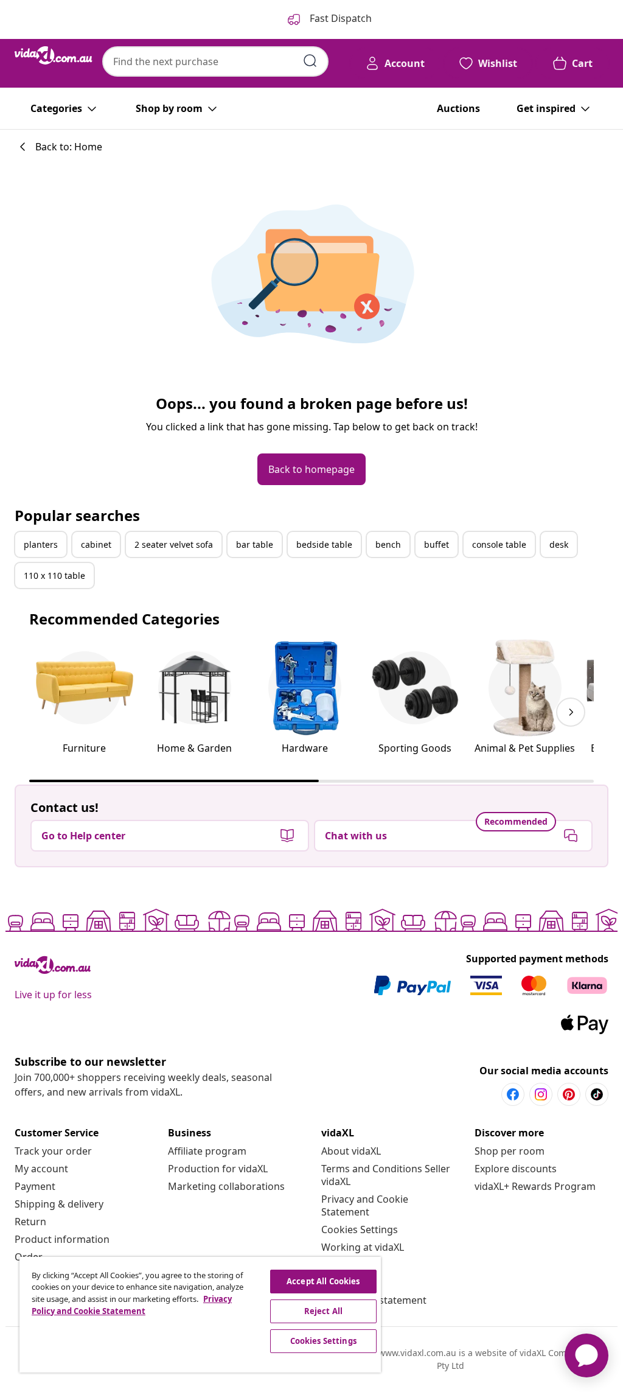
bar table (254, 544)
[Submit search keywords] (310, 61)
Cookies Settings (359, 1229)
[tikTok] (597, 1094)
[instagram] (541, 1094)
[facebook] (513, 1094)
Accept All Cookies (323, 1281)
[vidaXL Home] (53, 55)
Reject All (323, 1311)
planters (41, 544)
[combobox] (215, 61)
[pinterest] (569, 1094)
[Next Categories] (570, 712)
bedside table (324, 544)
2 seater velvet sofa (173, 544)
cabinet (96, 544)
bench (388, 544)
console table (499, 544)
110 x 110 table (54, 575)
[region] (200, 1315)
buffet (436, 544)
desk (558, 544)
